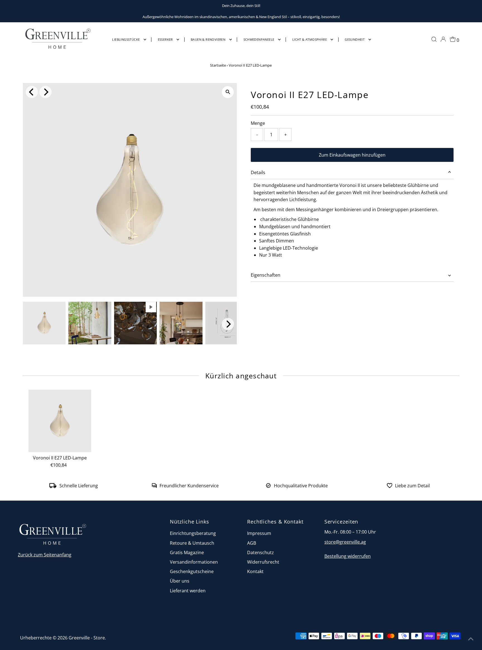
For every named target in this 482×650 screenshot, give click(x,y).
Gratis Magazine (187, 552)
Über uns (179, 581)
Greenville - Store (87, 638)
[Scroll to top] (470, 638)
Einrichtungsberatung (193, 533)
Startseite (218, 65)
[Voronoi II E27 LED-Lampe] (60, 420)
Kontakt (255, 571)
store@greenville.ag (345, 542)
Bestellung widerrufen (347, 556)
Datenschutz (260, 552)
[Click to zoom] (227, 92)
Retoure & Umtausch (192, 543)
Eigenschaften (265, 275)
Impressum (259, 533)
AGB (251, 543)
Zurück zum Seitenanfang (44, 555)
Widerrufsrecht (263, 562)
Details (258, 172)
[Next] (45, 92)
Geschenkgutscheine (192, 571)
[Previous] (32, 92)
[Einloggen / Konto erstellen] (443, 39)
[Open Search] (434, 39)
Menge (258, 123)
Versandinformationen (194, 562)
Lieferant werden (188, 591)
